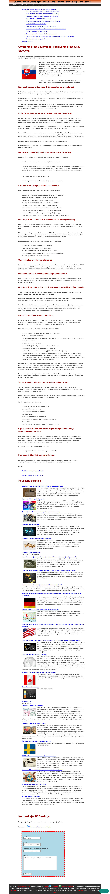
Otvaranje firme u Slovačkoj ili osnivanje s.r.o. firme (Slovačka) (43, 21)
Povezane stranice (27, 41)
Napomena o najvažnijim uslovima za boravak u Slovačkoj (42, 16)
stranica (55, 892)
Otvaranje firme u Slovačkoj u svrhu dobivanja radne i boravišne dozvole (46, 29)
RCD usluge (16, 5)
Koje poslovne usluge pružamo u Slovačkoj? (38, 18)
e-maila (46, 886)
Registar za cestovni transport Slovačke (33, 471)
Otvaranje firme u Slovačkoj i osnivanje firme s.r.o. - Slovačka (39, 9)
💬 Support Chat (103, 890)
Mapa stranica (37, 5)
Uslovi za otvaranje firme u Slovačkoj (36, 23)
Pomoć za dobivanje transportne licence (37, 39)
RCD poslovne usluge (24, 886)
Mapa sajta (81, 890)
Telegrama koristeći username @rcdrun (40, 827)
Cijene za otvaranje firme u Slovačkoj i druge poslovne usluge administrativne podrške (50, 36)
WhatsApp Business (67, 886)
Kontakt (45, 5)
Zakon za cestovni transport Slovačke (32, 475)
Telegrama (54, 886)
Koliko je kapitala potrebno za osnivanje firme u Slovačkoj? (42, 13)
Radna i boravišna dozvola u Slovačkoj (36, 31)
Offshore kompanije (26, 5)
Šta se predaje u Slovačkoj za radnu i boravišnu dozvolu (41, 34)
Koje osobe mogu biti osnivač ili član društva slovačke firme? (42, 11)
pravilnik (13, 890)
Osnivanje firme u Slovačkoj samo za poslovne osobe (41, 26)
